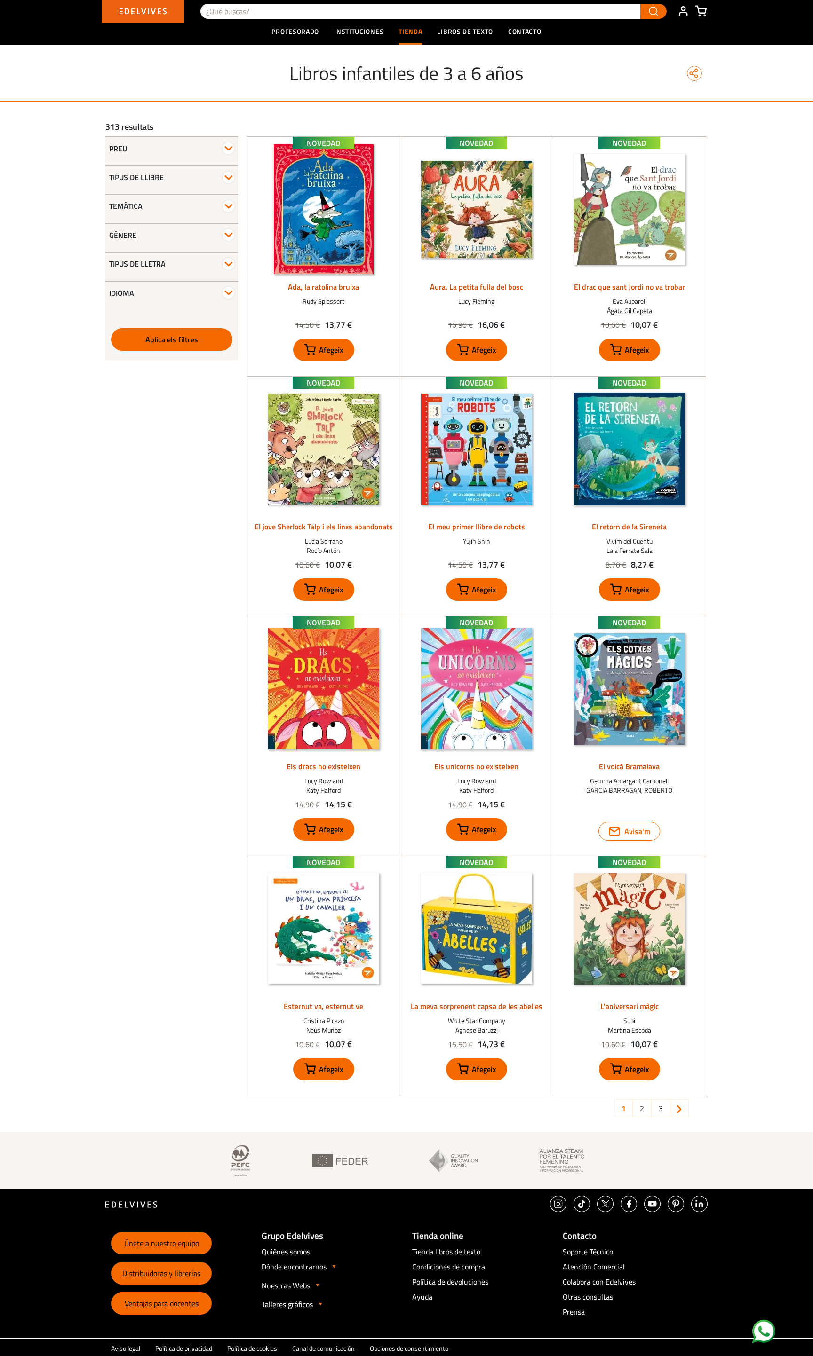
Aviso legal (125, 1348)
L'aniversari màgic (629, 1006)
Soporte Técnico (588, 1251)
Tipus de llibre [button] (136, 177)
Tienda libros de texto (446, 1251)
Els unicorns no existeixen (476, 766)
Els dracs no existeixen (323, 766)
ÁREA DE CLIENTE (683, 11)
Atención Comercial (594, 1266)
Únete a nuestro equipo (161, 1243)
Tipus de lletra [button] (137, 263)
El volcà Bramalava (629, 766)
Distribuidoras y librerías (161, 1273)
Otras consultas (588, 1296)
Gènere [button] (122, 235)
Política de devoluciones (450, 1281)
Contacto (525, 31)
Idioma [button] (121, 293)
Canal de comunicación (323, 1348)
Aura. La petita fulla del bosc (476, 286)
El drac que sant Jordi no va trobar (629, 286)
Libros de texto (465, 31)
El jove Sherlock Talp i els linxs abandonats (324, 526)
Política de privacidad (183, 1348)
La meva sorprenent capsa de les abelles (476, 1006)
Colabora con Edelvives (599, 1281)
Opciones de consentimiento (409, 1348)
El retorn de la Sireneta (629, 526)
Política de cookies (252, 1348)
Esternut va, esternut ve (323, 1006)
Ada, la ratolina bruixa (323, 286)
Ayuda (422, 1296)
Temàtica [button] (126, 206)
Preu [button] (118, 148)
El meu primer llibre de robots (476, 526)
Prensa (574, 1311)
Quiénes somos (286, 1251)
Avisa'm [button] (637, 831)
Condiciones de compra (448, 1266)
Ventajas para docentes (162, 1303)
